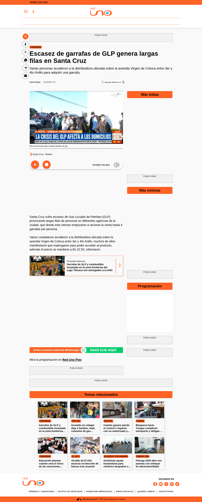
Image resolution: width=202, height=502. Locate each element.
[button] (26, 11)
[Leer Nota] (35, 164)
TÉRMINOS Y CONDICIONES (41, 492)
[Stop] (46, 164)
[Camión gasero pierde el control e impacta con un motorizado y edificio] (117, 410)
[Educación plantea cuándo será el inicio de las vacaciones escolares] (52, 445)
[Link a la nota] (120, 265)
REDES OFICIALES (124, 492)
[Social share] (25, 36)
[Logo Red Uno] (101, 11)
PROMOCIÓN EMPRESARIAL (99, 492)
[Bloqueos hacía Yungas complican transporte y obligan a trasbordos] (149, 410)
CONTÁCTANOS (166, 492)
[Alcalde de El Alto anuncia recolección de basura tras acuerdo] (85, 445)
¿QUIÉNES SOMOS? (146, 492)
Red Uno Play (72, 359)
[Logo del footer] (33, 482)
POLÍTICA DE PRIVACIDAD (70, 492)
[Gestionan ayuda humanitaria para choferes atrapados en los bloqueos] (117, 445)
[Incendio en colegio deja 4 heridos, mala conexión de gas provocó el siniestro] (85, 410)
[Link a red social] (155, 484)
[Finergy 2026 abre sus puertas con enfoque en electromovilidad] (149, 445)
